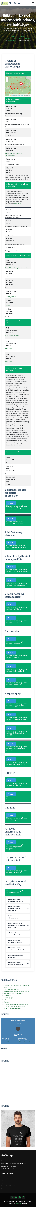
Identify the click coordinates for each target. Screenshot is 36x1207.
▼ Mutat (11, 503)
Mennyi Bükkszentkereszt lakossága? (16, 956)
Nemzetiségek (8, 987)
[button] (21, 84)
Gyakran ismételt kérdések (12, 1008)
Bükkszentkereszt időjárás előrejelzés (18, 1042)
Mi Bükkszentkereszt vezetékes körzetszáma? (16, 949)
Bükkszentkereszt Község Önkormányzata (13, 155)
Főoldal (13, 36)
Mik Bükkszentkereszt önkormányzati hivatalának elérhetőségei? (16, 925)
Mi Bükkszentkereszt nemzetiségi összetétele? (16, 963)
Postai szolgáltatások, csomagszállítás (16, 991)
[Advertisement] (18, 1083)
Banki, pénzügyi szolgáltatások (14, 994)
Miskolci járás (12, 41)
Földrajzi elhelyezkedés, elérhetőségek (16, 985)
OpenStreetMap (20, 95)
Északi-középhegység (12, 335)
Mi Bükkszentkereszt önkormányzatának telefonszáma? (14, 908)
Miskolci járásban (10, 297)
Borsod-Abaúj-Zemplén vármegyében (17, 268)
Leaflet (12, 95)
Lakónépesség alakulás (11, 989)
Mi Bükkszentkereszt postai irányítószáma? (15, 941)
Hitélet (6, 1000)
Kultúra (6, 1002)
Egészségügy (8, 998)
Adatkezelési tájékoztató (8, 1186)
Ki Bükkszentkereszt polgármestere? (14, 917)
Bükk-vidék (8, 349)
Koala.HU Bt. (18, 1203)
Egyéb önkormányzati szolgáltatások (16, 1004)
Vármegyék (21, 36)
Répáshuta (17, 204)
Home (3, 1177)
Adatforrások (4, 1189)
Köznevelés (7, 996)
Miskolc (7, 277)
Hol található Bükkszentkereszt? (14, 934)
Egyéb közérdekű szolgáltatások (14, 1006)
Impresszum (4, 1183)
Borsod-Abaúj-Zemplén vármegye (19, 38)
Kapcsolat (4, 1180)
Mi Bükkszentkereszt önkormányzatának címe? (16, 900)
